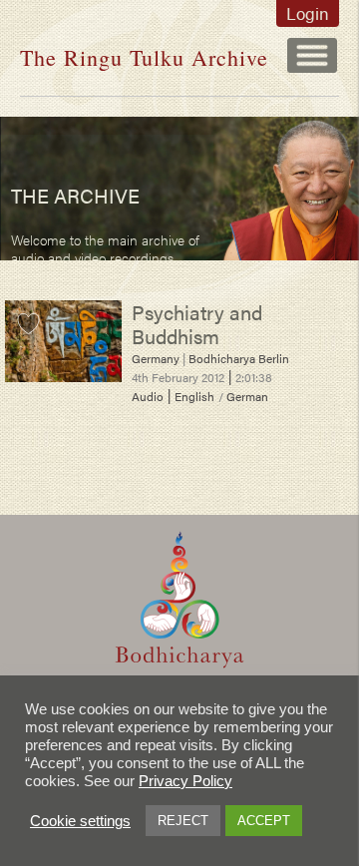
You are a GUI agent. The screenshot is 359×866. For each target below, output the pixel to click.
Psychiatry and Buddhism (197, 323)
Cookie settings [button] (80, 821)
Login (307, 13)
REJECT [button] (183, 820)
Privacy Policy (185, 781)
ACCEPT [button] (263, 820)
